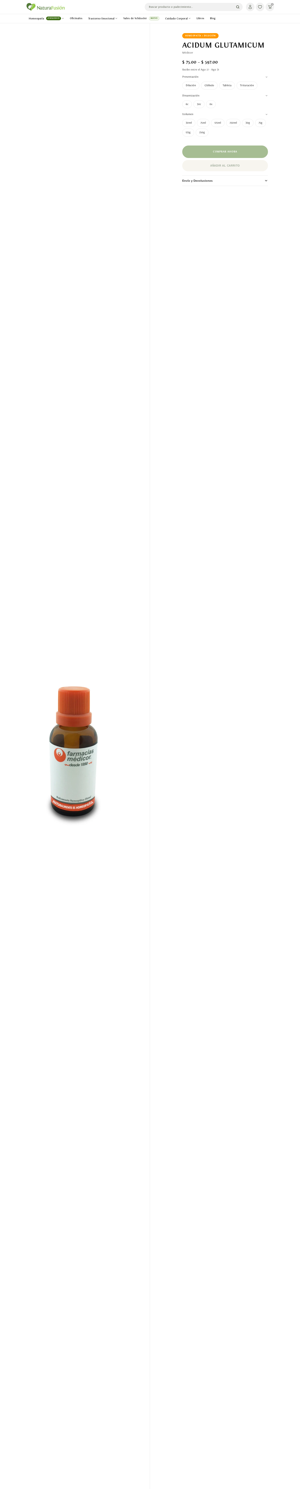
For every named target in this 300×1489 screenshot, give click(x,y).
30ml (189, 122)
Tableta (227, 85)
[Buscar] (238, 7)
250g (202, 132)
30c (199, 104)
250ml (233, 122)
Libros (200, 18)
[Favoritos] (260, 7)
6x (211, 104)
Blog (213, 18)
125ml (217, 122)
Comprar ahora (225, 151)
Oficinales (76, 18)
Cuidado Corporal (176, 18)
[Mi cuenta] (250, 7)
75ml (203, 122)
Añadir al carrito (225, 165)
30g (248, 122)
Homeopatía (44, 18)
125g (188, 132)
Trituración (247, 85)
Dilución (191, 85)
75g (260, 122)
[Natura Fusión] (45, 7)
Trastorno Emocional (101, 18)
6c (187, 104)
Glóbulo (209, 85)
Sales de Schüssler (140, 18)
